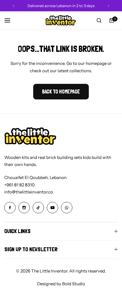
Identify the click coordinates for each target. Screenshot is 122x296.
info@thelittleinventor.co (28, 192)
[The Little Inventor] (61, 20)
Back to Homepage (61, 91)
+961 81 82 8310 (19, 185)
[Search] (99, 20)
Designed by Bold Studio (61, 283)
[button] (13, 6)
